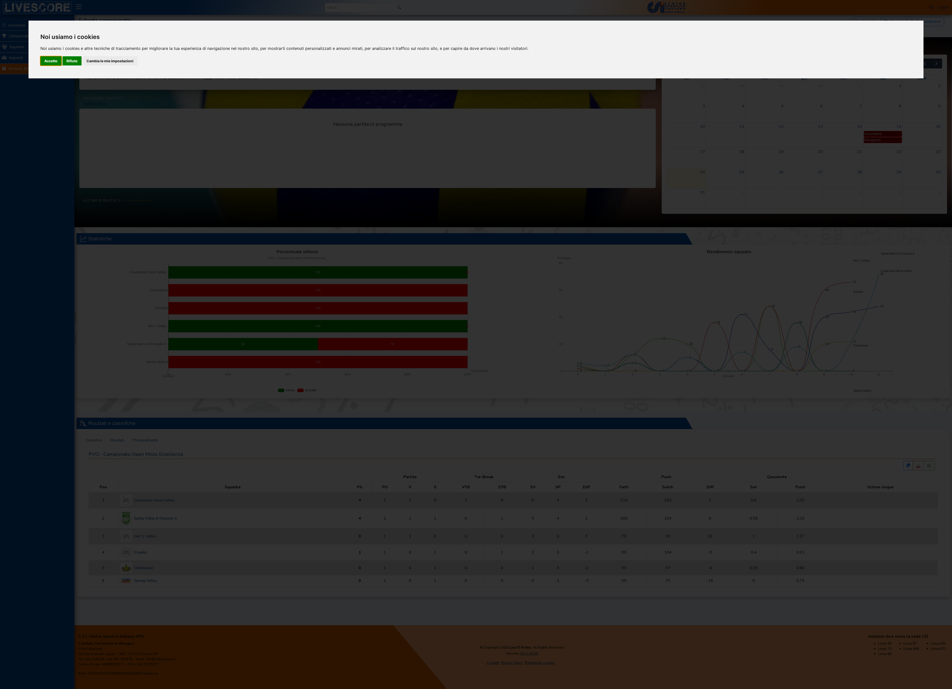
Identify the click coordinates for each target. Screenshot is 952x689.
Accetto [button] (51, 61)
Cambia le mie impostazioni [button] (110, 61)
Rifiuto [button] (72, 61)
